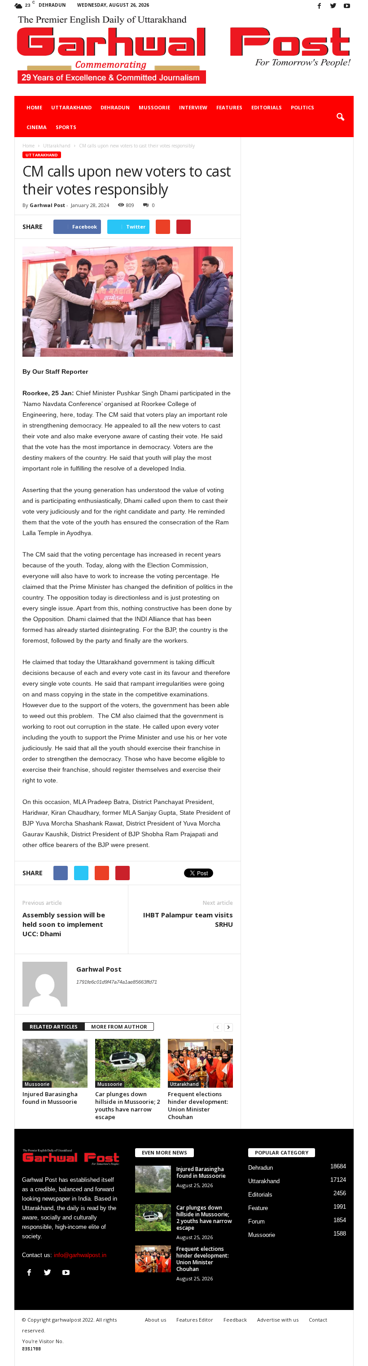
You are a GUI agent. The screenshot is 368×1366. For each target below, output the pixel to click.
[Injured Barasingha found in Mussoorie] (55, 1063)
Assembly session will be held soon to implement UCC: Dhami (63, 924)
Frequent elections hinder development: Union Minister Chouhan (198, 1105)
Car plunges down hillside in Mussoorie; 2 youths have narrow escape (127, 1105)
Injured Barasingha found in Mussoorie (50, 1098)
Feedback (235, 1319)
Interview (193, 107)
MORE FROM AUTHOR (119, 1026)
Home (34, 107)
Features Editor (194, 1319)
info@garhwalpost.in (80, 1255)
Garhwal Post (47, 205)
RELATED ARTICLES (54, 1026)
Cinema (36, 127)
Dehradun (115, 107)
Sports (66, 127)
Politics (302, 107)
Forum (256, 1221)
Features (229, 107)
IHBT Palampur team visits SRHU (188, 919)
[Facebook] (319, 6)
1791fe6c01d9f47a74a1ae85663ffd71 (116, 982)
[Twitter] (333, 6)
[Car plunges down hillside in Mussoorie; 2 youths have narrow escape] (127, 1063)
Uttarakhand (71, 107)
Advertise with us (277, 1319)
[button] (340, 117)
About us (155, 1319)
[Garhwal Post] (184, 54)
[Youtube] (347, 6)
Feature (258, 1208)
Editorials (266, 107)
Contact (318, 1319)
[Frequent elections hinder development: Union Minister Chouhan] (200, 1063)
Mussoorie (154, 107)
